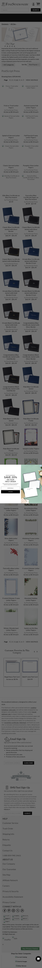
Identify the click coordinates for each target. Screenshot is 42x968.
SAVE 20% (10, 491)
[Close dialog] (41, 466)
